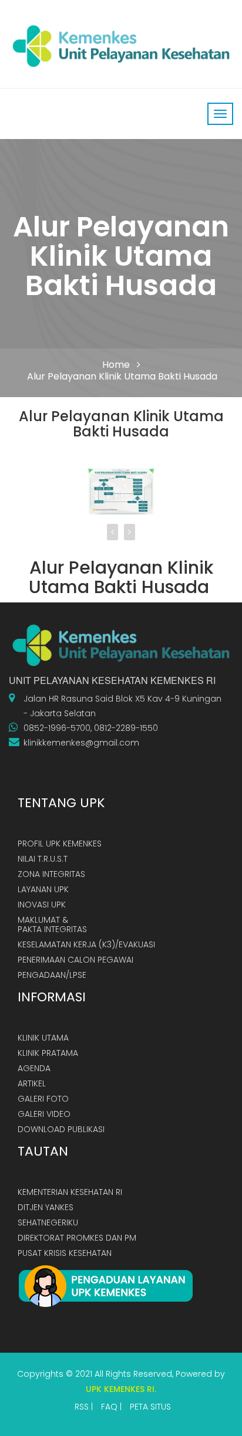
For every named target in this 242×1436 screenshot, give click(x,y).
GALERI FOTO (43, 1099)
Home (116, 364)
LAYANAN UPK (43, 889)
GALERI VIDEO (44, 1114)
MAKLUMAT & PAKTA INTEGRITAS (52, 924)
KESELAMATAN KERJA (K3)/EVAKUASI (86, 944)
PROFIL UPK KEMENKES (60, 843)
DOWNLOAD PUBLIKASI (61, 1129)
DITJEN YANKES (45, 1207)
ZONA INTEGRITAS (51, 874)
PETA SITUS (150, 1407)
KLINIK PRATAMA (48, 1053)
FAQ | (111, 1407)
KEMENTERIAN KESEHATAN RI (70, 1192)
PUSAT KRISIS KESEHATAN (65, 1253)
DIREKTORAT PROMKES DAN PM (77, 1238)
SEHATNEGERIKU (48, 1222)
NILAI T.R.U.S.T (43, 859)
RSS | (84, 1407)
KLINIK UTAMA (43, 1038)
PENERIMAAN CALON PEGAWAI (75, 960)
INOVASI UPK (42, 904)
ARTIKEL (32, 1083)
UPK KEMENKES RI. (121, 1389)
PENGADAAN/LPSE (52, 975)
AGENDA (34, 1068)
